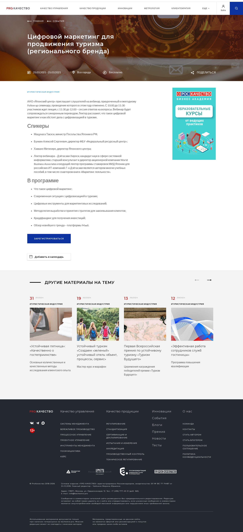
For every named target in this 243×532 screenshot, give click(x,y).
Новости (159, 438)
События (159, 418)
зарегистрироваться (49, 238)
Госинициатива (70, 451)
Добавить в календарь (49, 256)
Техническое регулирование (124, 459)
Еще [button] (205, 8)
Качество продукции (93, 8)
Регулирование (115, 424)
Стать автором (192, 435)
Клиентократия (181, 8)
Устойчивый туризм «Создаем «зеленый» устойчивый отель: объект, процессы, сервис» (97, 352)
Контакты (189, 429)
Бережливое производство (77, 429)
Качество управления (54, 8)
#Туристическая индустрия (43, 92)
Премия (158, 432)
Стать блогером (192, 440)
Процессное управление (75, 435)
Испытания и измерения (121, 443)
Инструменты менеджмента (77, 445)
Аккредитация (115, 448)
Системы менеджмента (74, 424)
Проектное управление (75, 440)
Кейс (63, 456)
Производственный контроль (125, 454)
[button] (209, 283)
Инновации (125, 8)
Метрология (152, 8)
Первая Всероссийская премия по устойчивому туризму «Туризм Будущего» (142, 352)
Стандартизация (116, 429)
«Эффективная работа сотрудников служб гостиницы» (188, 350)
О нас (187, 411)
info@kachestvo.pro (78, 493)
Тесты (157, 445)
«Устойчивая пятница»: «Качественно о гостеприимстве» (47, 350)
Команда (188, 424)
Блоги (157, 425)
